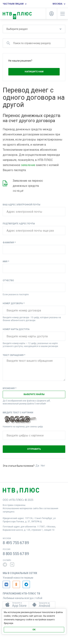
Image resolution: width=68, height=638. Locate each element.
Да (37, 465)
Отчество (8, 280)
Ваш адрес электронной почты (21, 204)
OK (34, 629)
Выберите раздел (17, 29)
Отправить (34, 449)
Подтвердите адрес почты (19, 223)
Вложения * (9, 388)
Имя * (6, 261)
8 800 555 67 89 (16, 553)
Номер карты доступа (16, 329)
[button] (5, 564)
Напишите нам (34, 71)
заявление (28, 165)
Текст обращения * (14, 355)
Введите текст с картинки (18, 412)
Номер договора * (13, 303)
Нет (43, 465)
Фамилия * (9, 242)
